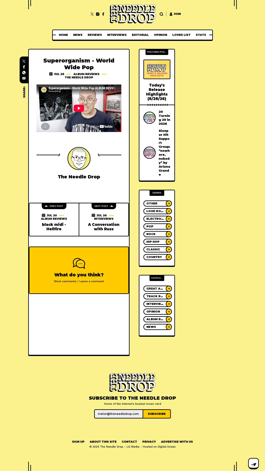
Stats (201, 35)
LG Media (133, 446)
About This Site (103, 441)
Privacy (149, 441)
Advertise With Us (177, 441)
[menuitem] (63, 35)
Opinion (160, 35)
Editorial (140, 35)
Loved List (181, 35)
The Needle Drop (79, 77)
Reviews (95, 35)
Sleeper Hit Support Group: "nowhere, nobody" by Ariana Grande (164, 152)
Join (177, 14)
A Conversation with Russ (103, 226)
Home (63, 35)
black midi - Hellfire (54, 226)
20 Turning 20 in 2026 (164, 118)
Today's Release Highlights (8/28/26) (157, 92)
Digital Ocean (167, 446)
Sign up (78, 441)
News (78, 35)
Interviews (117, 35)
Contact (129, 441)
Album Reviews (86, 74)
